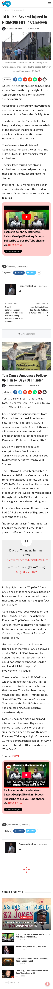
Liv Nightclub (22, 266)
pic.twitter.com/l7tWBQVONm (27, 560)
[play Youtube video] (26, 217)
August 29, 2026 (27, 572)
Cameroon (11, 266)
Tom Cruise (24, 824)
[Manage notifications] (47, 984)
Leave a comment (27, 334)
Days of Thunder (13, 824)
